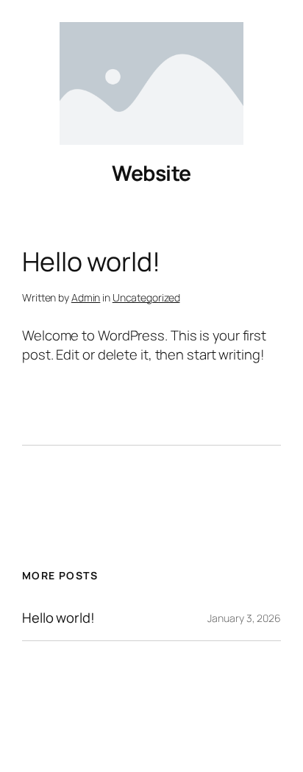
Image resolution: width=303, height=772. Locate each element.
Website (151, 173)
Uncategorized (146, 297)
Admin (86, 297)
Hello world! (58, 618)
